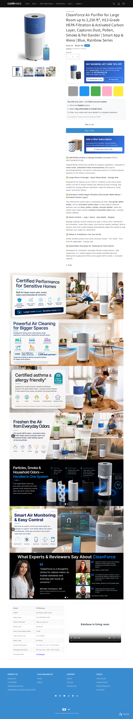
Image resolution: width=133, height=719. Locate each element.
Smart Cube (94, 70)
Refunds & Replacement (103, 686)
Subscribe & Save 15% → (105, 149)
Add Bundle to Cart (95, 79)
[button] (35, 3)
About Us (69, 678)
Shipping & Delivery (102, 682)
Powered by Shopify (73, 713)
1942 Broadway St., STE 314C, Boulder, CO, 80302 (22, 689)
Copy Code (114, 79)
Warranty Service (72, 686)
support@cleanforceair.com (15, 686)
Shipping (68, 48)
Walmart (39, 682)
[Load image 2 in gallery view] (28, 72)
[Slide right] (58, 71)
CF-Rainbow (40, 654)
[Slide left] (10, 71)
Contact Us (70, 682)
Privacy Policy (101, 689)
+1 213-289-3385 (12, 682)
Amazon (39, 678)
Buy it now (89, 130)
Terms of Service (101, 678)
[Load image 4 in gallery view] (51, 72)
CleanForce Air (12, 678)
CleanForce (62, 713)
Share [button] (70, 265)
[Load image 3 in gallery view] (40, 72)
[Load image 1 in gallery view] (17, 72)
